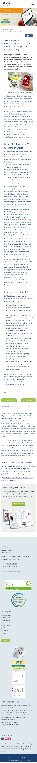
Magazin (12, 29)
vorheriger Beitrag (9, 400)
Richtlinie (12, 194)
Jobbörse (4, 628)
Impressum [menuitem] (16, 758)
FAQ (2, 635)
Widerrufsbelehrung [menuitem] (15, 761)
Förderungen (5, 625)
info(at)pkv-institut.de (13, 571)
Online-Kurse (5, 618)
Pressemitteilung (15, 246)
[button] (29, 35)
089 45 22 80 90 (12, 564)
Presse (3, 633)
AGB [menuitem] (8, 758)
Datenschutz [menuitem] (26, 758)
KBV (18, 301)
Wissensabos (5, 620)
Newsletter (4, 630)
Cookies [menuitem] (27, 761)
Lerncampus (5, 623)
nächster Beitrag (28, 400)
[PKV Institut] (6, 3)
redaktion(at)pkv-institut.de (21, 434)
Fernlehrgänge (6, 615)
